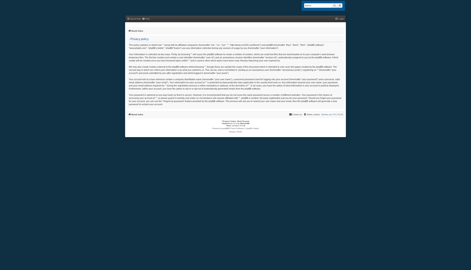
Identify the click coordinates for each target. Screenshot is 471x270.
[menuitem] (146, 19)
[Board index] (141, 6)
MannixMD (244, 123)
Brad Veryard (243, 121)
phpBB (226, 128)
